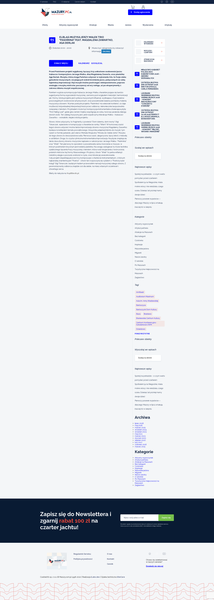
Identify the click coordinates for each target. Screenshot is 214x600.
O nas (109, 554)
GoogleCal (97, 63)
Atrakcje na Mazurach (143, 232)
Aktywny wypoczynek (68, 25)
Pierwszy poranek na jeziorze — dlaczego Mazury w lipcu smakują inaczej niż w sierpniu (149, 203)
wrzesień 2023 (141, 432)
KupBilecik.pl (73, 173)
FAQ (54, 2)
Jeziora (128, 25)
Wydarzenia (148, 25)
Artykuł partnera (141, 228)
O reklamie (65, 2)
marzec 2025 (140, 428)
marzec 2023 (140, 436)
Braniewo (147, 314)
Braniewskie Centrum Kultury (148, 318)
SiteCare (121, 577)
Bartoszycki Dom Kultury (146, 310)
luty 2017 (138, 442)
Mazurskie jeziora (142, 249)
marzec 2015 (140, 447)
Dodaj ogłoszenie (142, 12)
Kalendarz (84, 63)
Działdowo (140, 329)
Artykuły (168, 25)
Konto (143, 10)
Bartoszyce (141, 305)
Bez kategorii (140, 236)
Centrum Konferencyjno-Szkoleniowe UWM (146, 324)
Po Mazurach (140, 265)
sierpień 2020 (140, 440)
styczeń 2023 (140, 438)
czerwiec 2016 (141, 444)
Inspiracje (138, 244)
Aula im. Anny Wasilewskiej (147, 301)
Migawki (138, 253)
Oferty (45, 25)
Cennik (110, 564)
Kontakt (93, 2)
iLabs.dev (95, 577)
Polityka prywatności (83, 559)
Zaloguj (106, 51)
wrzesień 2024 (141, 430)
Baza (138, 314)
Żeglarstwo (139, 277)
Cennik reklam (80, 2)
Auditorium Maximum (145, 296)
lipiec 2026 (139, 423)
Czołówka (139, 240)
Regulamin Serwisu (82, 554)
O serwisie (44, 2)
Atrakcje (93, 25)
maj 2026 (138, 425)
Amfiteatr (140, 292)
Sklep (132, 10)
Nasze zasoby (141, 257)
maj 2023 (138, 434)
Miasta (111, 25)
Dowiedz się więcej (154, 566)
